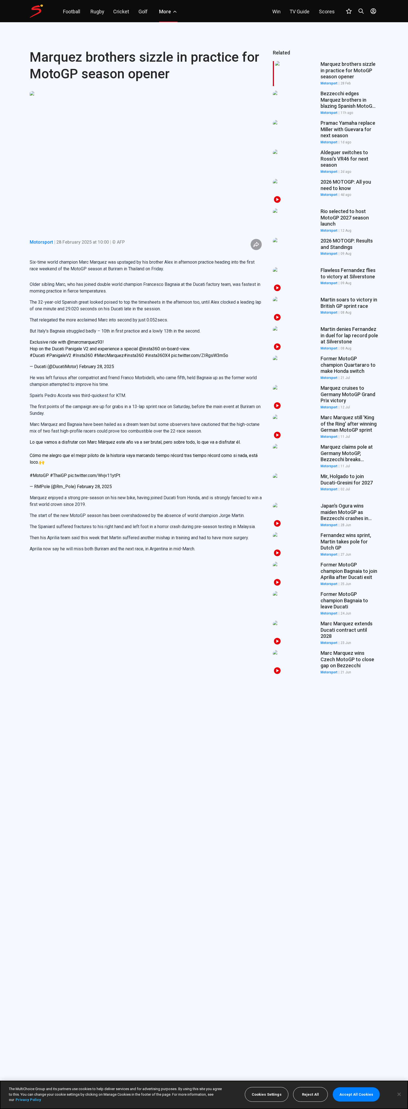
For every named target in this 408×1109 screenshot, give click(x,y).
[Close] (399, 1094)
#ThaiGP (58, 475)
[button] (325, 103)
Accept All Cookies (356, 1094)
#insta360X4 (157, 355)
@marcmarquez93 (84, 342)
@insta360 (149, 348)
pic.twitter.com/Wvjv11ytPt (94, 475)
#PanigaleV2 (58, 355)
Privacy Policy (28, 1100)
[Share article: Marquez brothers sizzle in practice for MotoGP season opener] (256, 244)
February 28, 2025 (96, 366)
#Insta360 (82, 355)
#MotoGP (39, 475)
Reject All (310, 1094)
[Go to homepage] (36, 11)
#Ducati (37, 355)
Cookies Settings (266, 1094)
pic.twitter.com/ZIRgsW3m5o (199, 355)
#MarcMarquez (109, 355)
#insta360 (134, 355)
